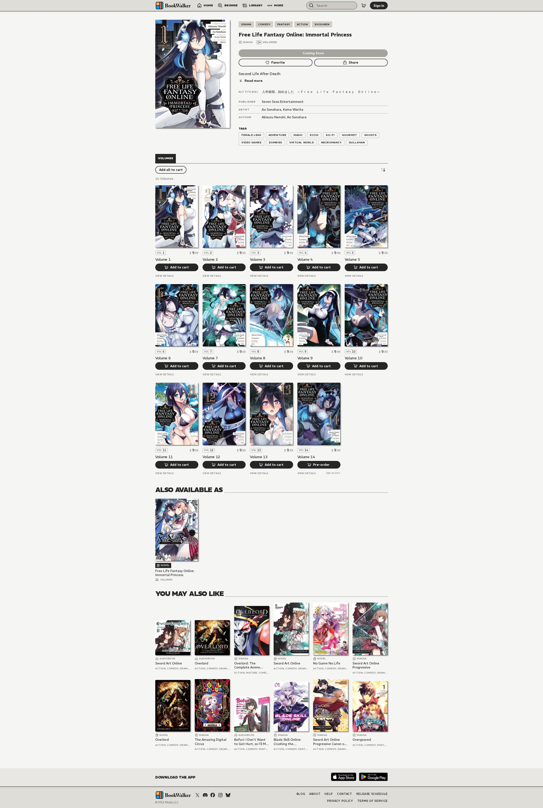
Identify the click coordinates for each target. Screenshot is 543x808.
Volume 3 (257, 259)
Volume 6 (163, 358)
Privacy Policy (340, 801)
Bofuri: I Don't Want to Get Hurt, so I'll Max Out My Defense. (251, 742)
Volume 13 (258, 457)
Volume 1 (163, 259)
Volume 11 (164, 457)
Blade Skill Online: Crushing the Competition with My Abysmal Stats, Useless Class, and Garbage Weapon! (290, 742)
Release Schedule (372, 794)
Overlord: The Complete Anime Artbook (247, 665)
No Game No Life (326, 663)
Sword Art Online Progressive (366, 665)
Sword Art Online (168, 663)
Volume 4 (305, 259)
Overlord (201, 663)
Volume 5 (352, 259)
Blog (301, 794)
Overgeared (362, 740)
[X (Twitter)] (197, 795)
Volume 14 (306, 457)
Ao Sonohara (271, 109)
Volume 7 (210, 358)
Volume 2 (210, 259)
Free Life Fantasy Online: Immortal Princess (174, 573)
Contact (344, 794)
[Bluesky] (228, 795)
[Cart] (363, 5)
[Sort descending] (383, 169)
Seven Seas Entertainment (283, 102)
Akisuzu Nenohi (273, 117)
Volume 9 (305, 358)
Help (329, 794)
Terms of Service (372, 801)
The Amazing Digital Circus (210, 742)
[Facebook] (212, 795)
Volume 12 (211, 457)
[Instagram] (220, 795)
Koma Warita (293, 109)
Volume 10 (353, 358)
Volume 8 (257, 358)
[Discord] (205, 795)
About (314, 794)
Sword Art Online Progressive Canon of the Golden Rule (329, 742)
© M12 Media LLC (167, 802)
